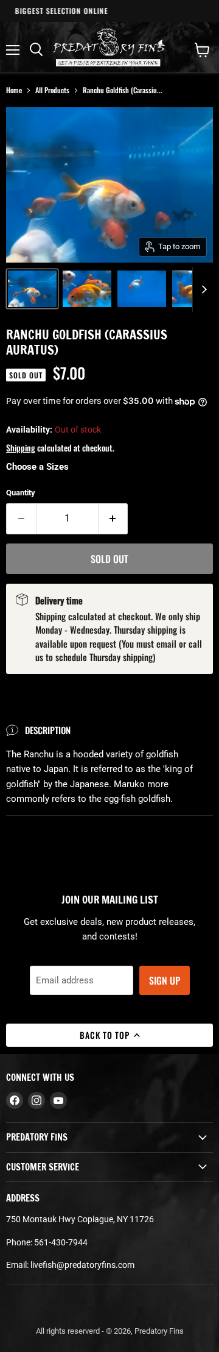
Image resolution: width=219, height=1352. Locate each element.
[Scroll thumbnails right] (202, 289)
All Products (52, 90)
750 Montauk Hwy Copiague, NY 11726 (80, 1219)
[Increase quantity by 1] (113, 518)
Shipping (20, 447)
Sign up (164, 980)
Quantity (20, 492)
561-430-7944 (61, 1242)
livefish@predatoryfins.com (82, 1265)
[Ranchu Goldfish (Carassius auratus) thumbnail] (32, 288)
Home (14, 90)
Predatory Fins (159, 1331)
